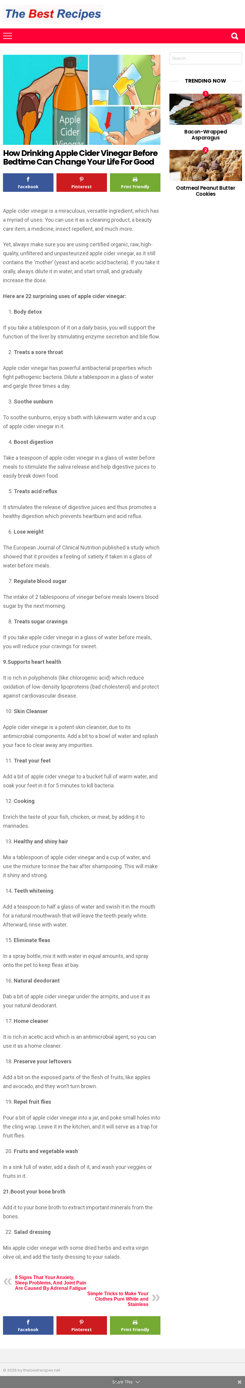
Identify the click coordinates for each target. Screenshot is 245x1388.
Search (234, 35)
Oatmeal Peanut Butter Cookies (205, 191)
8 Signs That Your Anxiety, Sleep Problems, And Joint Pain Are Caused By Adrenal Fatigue (50, 1283)
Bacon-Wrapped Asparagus (205, 134)
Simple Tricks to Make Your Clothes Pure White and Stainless (117, 1299)
